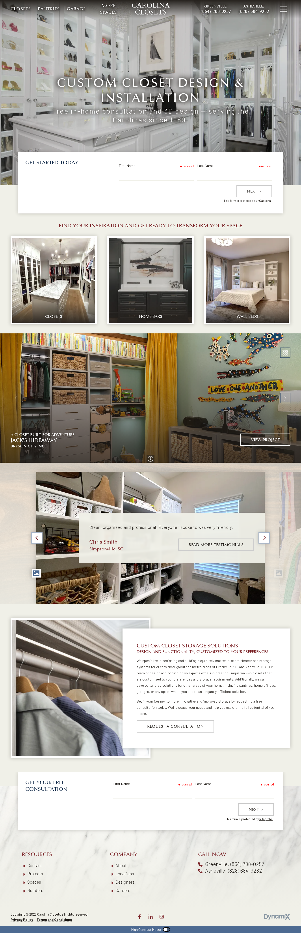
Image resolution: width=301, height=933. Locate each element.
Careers (122, 890)
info (150, 459)
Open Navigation (283, 9)
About (121, 865)
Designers (124, 881)
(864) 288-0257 (216, 9)
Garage (76, 9)
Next (252, 191)
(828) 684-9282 (253, 9)
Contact (34, 865)
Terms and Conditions (54, 919)
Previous (37, 538)
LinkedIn (150, 916)
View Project (265, 439)
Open (285, 353)
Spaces (34, 881)
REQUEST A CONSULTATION (175, 726)
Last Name (205, 165)
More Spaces (108, 9)
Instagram (161, 916)
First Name (127, 165)
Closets (21, 9)
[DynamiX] (277, 917)
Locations (124, 873)
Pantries (49, 9)
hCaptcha (264, 200)
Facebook (139, 916)
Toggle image (36, 573)
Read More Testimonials (216, 544)
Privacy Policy (22, 919)
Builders (35, 890)
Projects (35, 873)
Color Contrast (166, 929)
